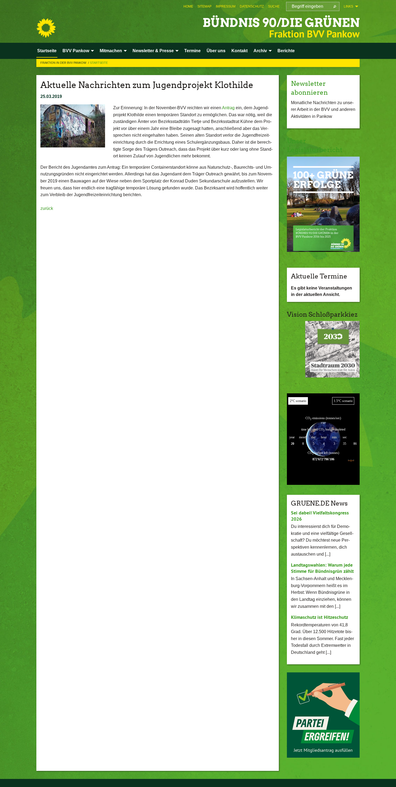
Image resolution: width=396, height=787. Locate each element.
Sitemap (204, 6)
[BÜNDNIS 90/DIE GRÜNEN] (46, 28)
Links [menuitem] (348, 6)
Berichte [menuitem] (286, 50)
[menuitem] (188, 6)
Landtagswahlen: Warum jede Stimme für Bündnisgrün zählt (322, 568)
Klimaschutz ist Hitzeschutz (319, 617)
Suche (274, 6)
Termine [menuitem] (192, 50)
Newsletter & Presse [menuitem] (153, 50)
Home (188, 6)
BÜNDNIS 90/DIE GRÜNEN (281, 23)
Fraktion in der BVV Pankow (63, 62)
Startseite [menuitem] (47, 50)
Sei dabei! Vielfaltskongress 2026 (320, 516)
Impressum (225, 6)
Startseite (99, 62)
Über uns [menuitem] (216, 50)
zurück (46, 208)
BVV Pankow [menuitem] (75, 50)
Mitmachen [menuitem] (111, 50)
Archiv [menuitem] (260, 50)
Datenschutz (252, 6)
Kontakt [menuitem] (239, 50)
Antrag (228, 107)
